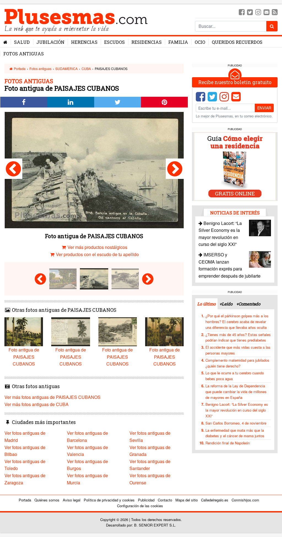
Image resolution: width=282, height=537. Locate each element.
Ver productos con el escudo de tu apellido (97, 254)
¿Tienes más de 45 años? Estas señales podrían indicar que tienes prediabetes (238, 337)
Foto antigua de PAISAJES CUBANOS (24, 357)
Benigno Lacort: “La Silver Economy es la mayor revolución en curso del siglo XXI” (236, 410)
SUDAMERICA (66, 68)
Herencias (84, 42)
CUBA (86, 68)
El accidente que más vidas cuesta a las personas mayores (237, 350)
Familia (178, 42)
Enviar (264, 108)
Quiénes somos (46, 500)
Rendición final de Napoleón (227, 442)
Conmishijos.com (245, 500)
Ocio (200, 42)
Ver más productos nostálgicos (96, 247)
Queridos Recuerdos (237, 42)
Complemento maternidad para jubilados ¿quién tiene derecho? (237, 363)
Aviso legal (71, 500)
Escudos (114, 42)
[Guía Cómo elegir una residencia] (235, 166)
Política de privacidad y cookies (109, 500)
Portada (19, 68)
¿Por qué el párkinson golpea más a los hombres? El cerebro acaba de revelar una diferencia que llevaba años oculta (237, 321)
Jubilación (50, 42)
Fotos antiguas (23, 54)
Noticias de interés (235, 213)
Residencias (146, 42)
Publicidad (146, 500)
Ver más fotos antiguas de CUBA (36, 404)
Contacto (165, 500)
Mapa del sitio (186, 500)
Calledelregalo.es (214, 500)
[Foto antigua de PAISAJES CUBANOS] (13, 169)
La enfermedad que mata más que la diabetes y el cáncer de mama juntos (234, 433)
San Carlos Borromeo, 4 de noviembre (235, 423)
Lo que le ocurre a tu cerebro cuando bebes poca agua (234, 375)
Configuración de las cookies (140, 505)
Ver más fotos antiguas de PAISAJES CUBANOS (52, 397)
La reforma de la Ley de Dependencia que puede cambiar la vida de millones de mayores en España (236, 391)
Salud (22, 42)
